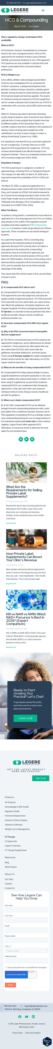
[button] (43, 10)
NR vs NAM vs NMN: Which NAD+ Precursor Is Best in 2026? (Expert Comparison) (26, 619)
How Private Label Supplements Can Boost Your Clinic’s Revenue (24, 557)
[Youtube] (26, 1017)
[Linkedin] (33, 1017)
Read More (10, 523)
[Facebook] (20, 1017)
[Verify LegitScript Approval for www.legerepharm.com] (47, 1046)
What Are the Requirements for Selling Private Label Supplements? (24, 492)
